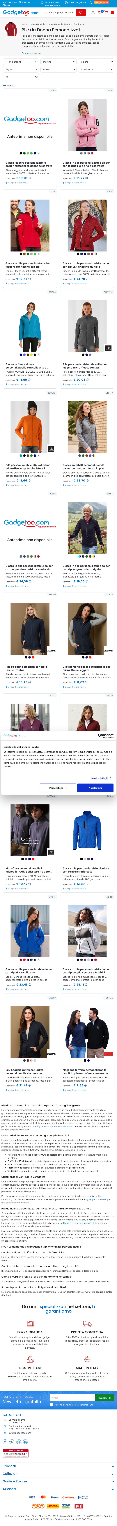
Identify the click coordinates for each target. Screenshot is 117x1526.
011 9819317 (11, 2)
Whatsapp (26, 2)
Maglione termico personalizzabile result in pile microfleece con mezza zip (85, 1071)
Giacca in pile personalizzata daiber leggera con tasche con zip (28, 265)
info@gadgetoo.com (20, 1432)
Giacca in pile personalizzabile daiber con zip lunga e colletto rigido (86, 567)
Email (7, 5)
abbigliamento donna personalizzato (54, 1126)
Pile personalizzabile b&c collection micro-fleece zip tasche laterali (27, 466)
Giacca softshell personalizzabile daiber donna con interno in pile (83, 466)
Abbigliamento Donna (59, 24)
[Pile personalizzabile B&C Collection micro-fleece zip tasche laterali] (51, 448)
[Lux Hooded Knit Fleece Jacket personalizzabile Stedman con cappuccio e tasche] (51, 1053)
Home (24, 24)
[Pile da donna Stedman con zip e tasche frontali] (51, 650)
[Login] (93, 12)
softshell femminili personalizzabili (78, 1223)
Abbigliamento (38, 24)
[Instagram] (18, 1441)
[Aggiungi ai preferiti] (50, 95)
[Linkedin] (25, 1441)
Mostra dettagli (99, 778)
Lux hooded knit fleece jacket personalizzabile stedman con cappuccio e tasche (24, 1071)
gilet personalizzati (96, 1199)
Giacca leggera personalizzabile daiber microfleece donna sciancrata (28, 164)
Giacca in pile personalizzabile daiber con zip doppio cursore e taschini (86, 971)
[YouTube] (11, 1441)
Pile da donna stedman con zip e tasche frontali (26, 668)
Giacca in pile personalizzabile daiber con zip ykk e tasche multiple (86, 265)
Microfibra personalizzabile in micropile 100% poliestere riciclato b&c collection (27, 870)
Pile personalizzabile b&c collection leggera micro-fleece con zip (85, 366)
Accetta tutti (95, 787)
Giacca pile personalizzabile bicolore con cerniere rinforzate (86, 870)
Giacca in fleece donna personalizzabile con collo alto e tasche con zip (25, 366)
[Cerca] (81, 12)
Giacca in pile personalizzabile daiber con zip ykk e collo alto (29, 971)
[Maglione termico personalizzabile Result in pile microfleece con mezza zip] (108, 1053)
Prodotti (9, 1466)
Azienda (9, 1489)
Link (91, 1405)
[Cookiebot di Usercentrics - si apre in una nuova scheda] (100, 736)
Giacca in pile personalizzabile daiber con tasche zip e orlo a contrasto (86, 164)
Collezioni (10, 1473)
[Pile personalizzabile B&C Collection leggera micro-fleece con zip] (108, 348)
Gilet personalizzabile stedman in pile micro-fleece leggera (86, 668)
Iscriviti (104, 1397)
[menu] (112, 12)
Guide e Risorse (15, 1481)
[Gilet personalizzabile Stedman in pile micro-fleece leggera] (108, 650)
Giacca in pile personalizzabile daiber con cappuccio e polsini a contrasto (29, 567)
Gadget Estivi (101, 2)
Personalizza (56, 787)
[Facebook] (5, 1441)
